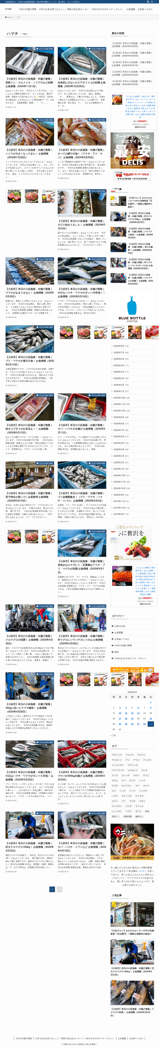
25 (126, 724)
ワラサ (129, 811)
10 (120, 713)
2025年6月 (121, 436)
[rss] (148, 1)
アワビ (136, 759)
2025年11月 (122, 404)
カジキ (144, 770)
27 (138, 724)
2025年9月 (121, 417)
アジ (128, 759)
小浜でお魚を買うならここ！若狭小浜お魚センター (58, 1038)
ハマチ (115, 795)
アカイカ (130, 754)
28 (144, 724)
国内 (116, 651)
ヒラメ (115, 800)
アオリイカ (117, 754)
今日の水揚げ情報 (123, 645)
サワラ (132, 780)
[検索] (152, 1)
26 (132, 724)
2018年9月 (121, 514)
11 (126, 713)
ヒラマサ (139, 795)
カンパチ (126, 775)
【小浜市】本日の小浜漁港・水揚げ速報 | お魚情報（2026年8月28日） (132, 54)
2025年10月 (122, 410)
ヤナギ (129, 806)
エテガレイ (133, 770)
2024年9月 (121, 494)
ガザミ (136, 775)
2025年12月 (122, 397)
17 (120, 718)
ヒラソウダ (127, 795)
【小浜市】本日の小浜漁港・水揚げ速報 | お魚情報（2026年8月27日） (132, 64)
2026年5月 (121, 365)
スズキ (115, 785)
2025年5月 (121, 442)
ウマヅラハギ (118, 770)
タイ (137, 785)
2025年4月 (121, 449)
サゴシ (146, 775)
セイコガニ (127, 785)
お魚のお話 (119, 625)
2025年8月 (121, 423)
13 (138, 713)
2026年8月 (121, 345)
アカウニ (141, 754)
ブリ (124, 800)
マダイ (142, 800)
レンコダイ (117, 811)
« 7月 (113, 735)
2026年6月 (121, 358)
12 (132, 713)
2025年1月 (121, 468)
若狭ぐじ (116, 816)
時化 (147, 811)
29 (151, 724)
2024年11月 (122, 481)
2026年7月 (121, 352)
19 (132, 718)
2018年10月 (122, 507)
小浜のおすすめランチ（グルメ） (130, 658)
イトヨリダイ (118, 764)
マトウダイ (117, 806)
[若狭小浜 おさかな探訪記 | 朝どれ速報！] (8, 9)
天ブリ (138, 811)
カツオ (115, 775)
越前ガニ (139, 816)
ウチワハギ (133, 764)
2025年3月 (121, 455)
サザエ (115, 780)
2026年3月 (121, 378)
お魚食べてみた (122, 638)
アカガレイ (117, 759)
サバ (124, 780)
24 (120, 724)
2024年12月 (122, 475)
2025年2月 (121, 462)
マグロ (132, 800)
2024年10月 (122, 488)
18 (126, 718)
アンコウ (147, 759)
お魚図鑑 (118, 632)
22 (151, 718)
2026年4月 (121, 371)
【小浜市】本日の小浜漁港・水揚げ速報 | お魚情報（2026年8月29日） (132, 45)
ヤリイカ (139, 806)
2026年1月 (121, 391)
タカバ (146, 785)
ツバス (123, 790)
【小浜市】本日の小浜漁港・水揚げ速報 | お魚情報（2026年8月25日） (132, 82)
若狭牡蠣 (128, 816)
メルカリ (142, 870)
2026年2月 (121, 384)
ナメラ (132, 790)
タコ (114, 790)
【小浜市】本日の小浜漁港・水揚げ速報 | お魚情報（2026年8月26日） (132, 73)
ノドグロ (143, 790)
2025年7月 (121, 430)
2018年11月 (121, 501)
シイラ (142, 780)
